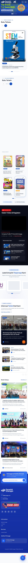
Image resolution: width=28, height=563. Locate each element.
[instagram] (5, 511)
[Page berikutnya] (25, 152)
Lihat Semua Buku (8, 201)
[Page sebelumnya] (22, 152)
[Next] (11, 83)
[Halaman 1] (13, 198)
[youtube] (8, 511)
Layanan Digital (4, 532)
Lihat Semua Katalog (20, 201)
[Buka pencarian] (22, 2)
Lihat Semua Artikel (5, 312)
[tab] (8, 293)
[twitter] (11, 511)
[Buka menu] (25, 2)
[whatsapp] (15, 511)
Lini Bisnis (3, 523)
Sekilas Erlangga (4, 522)
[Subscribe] (24, 480)
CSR (2, 525)
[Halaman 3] (15, 198)
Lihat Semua (23, 379)
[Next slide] (26, 8)
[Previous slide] (2, 8)
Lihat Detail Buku (9, 146)
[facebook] (2, 511)
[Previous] (3, 83)
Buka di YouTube (18, 236)
